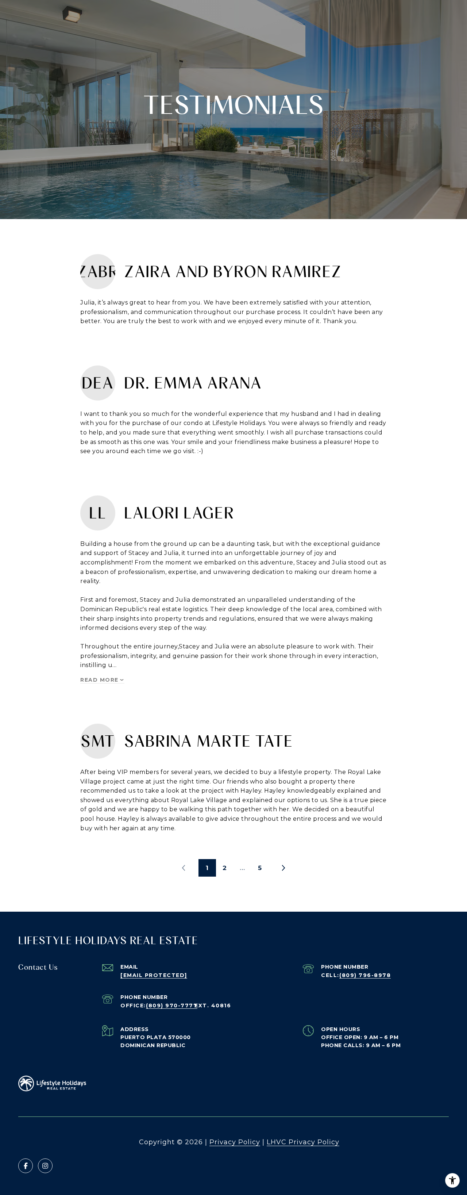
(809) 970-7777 (171, 1005)
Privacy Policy (234, 1142)
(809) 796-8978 (365, 975)
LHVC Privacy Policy (303, 1142)
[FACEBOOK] (25, 1165)
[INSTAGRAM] (45, 1165)
